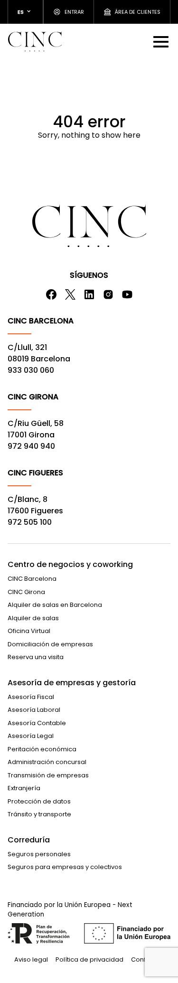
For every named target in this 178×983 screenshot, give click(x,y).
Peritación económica (42, 749)
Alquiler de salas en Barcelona (55, 604)
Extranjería (24, 788)
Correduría (29, 839)
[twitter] (70, 294)
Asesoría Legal (31, 735)
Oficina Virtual (29, 630)
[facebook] (51, 294)
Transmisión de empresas (48, 775)
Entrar (74, 12)
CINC (35, 41)
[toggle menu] (161, 41)
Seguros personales (39, 854)
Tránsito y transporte (39, 814)
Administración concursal (47, 761)
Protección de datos (39, 801)
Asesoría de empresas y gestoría (72, 682)
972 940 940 (31, 446)
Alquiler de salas (33, 618)
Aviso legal (31, 959)
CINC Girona (26, 591)
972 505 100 (30, 522)
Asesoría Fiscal (31, 696)
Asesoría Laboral (34, 709)
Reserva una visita (36, 657)
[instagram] (108, 294)
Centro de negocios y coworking (70, 564)
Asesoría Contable (37, 723)
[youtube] (127, 294)
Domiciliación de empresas (50, 644)
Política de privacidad (89, 959)
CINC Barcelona (32, 578)
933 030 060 (31, 370)
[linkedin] (89, 294)
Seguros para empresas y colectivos (65, 866)
